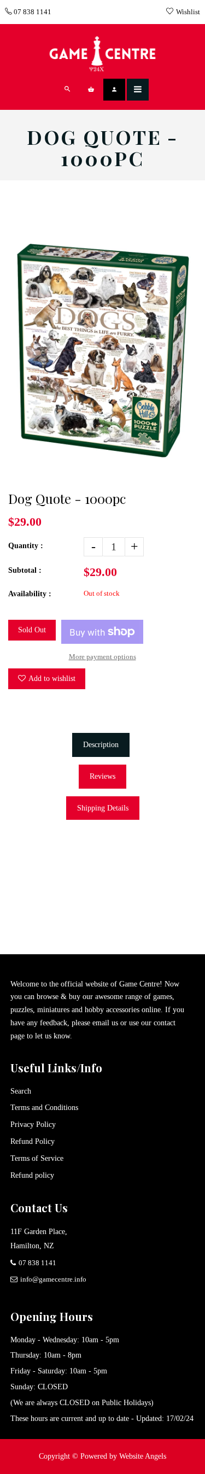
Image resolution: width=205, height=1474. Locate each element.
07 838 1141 (31, 12)
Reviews (102, 776)
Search (20, 1091)
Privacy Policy (33, 1124)
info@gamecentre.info (53, 1279)
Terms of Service (36, 1158)
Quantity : (25, 546)
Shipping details (102, 808)
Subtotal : (25, 570)
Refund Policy (32, 1141)
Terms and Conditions (44, 1107)
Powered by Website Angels (123, 1456)
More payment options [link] (102, 657)
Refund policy (32, 1175)
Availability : (29, 594)
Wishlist (188, 12)
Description (101, 745)
